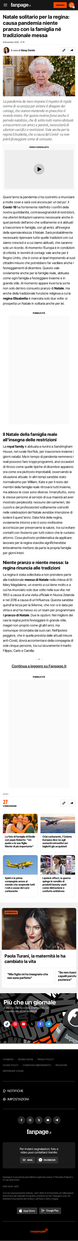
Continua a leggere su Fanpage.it (39, 666)
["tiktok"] (7, 1024)
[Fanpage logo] (21, 5)
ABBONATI (60, 5)
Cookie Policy (10, 1065)
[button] (72, 50)
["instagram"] (15, 1024)
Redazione (61, 1065)
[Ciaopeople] (39, 1231)
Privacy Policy (45, 1059)
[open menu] (4, 5)
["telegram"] (48, 1024)
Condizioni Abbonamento (37, 1065)
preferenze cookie (13, 1071)
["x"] (32, 1024)
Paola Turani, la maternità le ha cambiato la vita (35, 958)
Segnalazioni (25, 1059)
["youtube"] (23, 1024)
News (6, 794)
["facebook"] (40, 1024)
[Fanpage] (39, 1132)
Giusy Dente (28, 50)
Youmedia (8, 1059)
